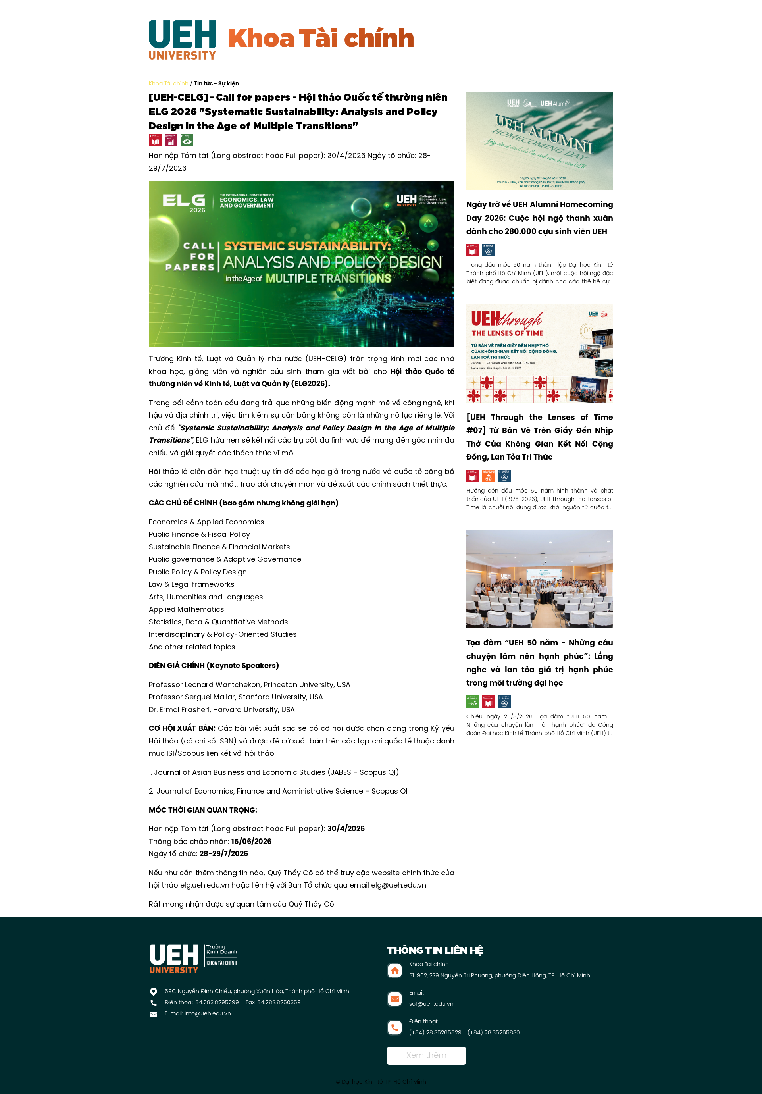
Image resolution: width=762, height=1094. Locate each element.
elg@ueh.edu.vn (398, 886)
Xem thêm (426, 1056)
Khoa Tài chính (169, 84)
